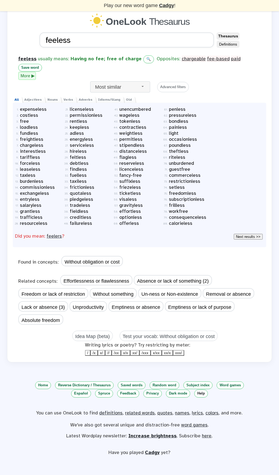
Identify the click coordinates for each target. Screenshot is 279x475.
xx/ (134, 353)
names (182, 413)
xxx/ (178, 353)
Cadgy (166, 5)
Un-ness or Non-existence (169, 294)
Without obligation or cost (92, 262)
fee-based (218, 59)
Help (201, 393)
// (108, 353)
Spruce (104, 393)
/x (94, 353)
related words (140, 413)
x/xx (156, 353)
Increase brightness (152, 436)
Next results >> (248, 237)
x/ (101, 353)
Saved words (131, 385)
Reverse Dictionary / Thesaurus (84, 385)
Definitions (228, 44)
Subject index (198, 385)
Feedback (128, 393)
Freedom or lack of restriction (53, 294)
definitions (111, 413)
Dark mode (178, 393)
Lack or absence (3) (43, 307)
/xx (116, 353)
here (206, 436)
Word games (230, 385)
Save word (30, 67)
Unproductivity (88, 307)
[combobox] (120, 86)
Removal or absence (228, 294)
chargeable (194, 59)
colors (212, 413)
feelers (54, 236)
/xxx (145, 353)
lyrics (197, 413)
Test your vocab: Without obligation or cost (169, 336)
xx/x (167, 353)
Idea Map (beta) (92, 336)
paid (236, 59)
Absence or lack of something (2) (173, 281)
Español (81, 393)
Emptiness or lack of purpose (199, 307)
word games (194, 425)
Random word (164, 385)
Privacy (152, 393)
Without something (113, 294)
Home (43, 385)
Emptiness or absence (136, 307)
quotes (164, 413)
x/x (125, 353)
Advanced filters (173, 87)
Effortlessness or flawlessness (96, 281)
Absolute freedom (41, 320)
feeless (27, 59)
